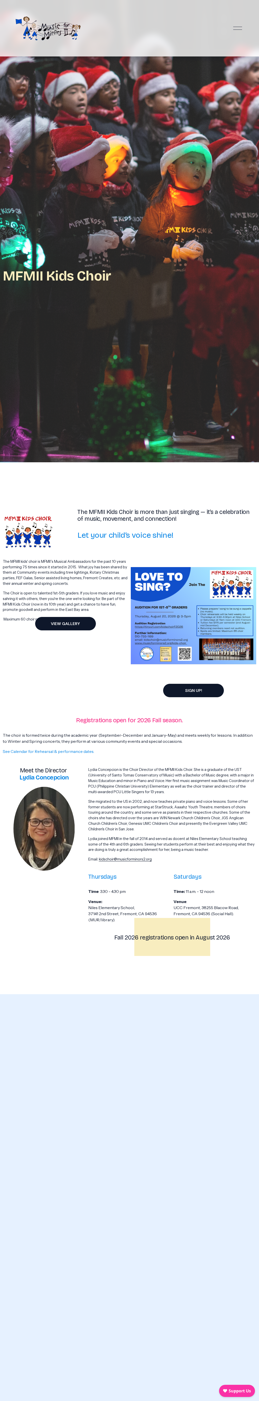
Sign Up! (193, 690)
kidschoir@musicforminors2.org (125, 859)
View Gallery (65, 623)
